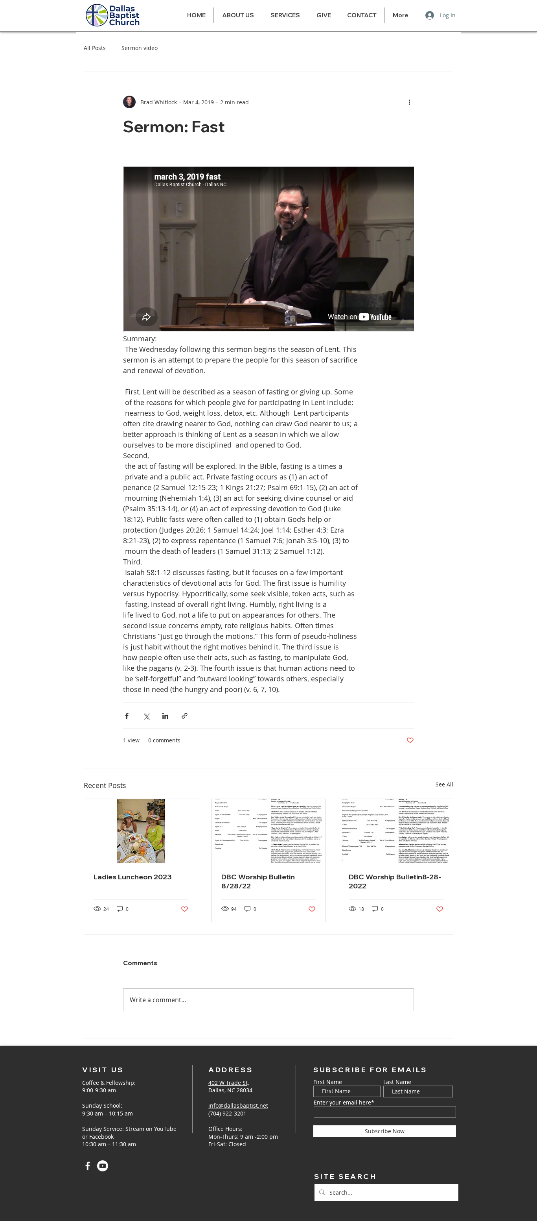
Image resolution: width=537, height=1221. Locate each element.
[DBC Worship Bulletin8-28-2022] (396, 831)
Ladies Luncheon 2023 (133, 876)
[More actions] (409, 102)
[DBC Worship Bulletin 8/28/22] (269, 831)
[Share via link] (184, 716)
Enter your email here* (344, 1102)
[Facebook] (87, 1165)
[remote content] (268, 249)
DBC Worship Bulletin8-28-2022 (395, 881)
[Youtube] (102, 1165)
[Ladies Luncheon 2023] (141, 831)
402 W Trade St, (228, 1082)
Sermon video (139, 48)
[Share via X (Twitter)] (146, 716)
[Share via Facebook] (127, 716)
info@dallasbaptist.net (238, 1105)
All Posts (95, 48)
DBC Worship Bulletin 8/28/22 (258, 881)
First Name (327, 1082)
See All (444, 784)
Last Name (397, 1082)
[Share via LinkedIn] (165, 716)
